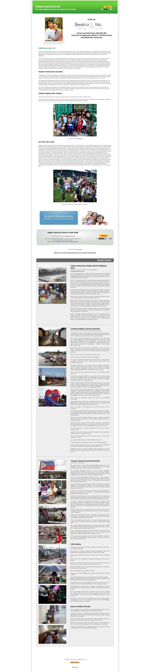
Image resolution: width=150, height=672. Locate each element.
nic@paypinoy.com (73, 241)
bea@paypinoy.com (62, 241)
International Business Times (77, 271)
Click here (79, 138)
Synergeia (79, 249)
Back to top (75, 667)
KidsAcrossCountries (48, 6)
